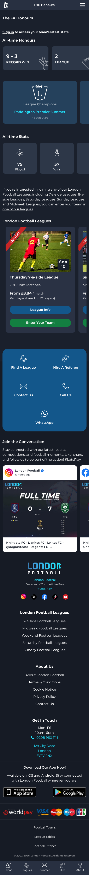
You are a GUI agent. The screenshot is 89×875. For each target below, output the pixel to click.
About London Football (44, 675)
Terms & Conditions (45, 682)
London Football (45, 580)
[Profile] (82, 5)
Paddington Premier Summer (39, 112)
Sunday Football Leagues (44, 650)
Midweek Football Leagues (44, 628)
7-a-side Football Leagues (45, 621)
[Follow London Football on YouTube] (65, 597)
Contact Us (44, 704)
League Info (40, 310)
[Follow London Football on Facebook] (44, 597)
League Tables (44, 837)
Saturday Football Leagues (45, 643)
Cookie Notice (44, 689)
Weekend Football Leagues (44, 635)
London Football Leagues (26, 221)
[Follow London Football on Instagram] (23, 597)
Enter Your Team (40, 323)
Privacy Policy (44, 697)
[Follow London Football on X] (34, 597)
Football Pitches (44, 846)
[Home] (6, 5)
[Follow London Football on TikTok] (55, 597)
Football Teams (45, 827)
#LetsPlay (44, 589)
